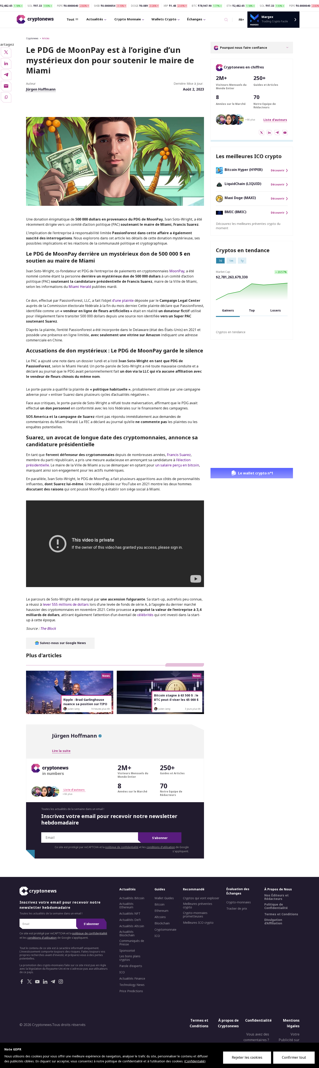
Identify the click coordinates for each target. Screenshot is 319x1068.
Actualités (94, 19)
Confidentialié (194, 1061)
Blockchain (162, 923)
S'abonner (160, 838)
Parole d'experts (130, 966)
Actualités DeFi (130, 920)
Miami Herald (80, 286)
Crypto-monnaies (238, 902)
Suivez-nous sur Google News (62, 643)
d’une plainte (123, 300)
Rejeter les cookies (247, 1057)
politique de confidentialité (121, 847)
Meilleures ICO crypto (198, 922)
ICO (122, 972)
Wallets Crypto (163, 19)
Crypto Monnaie (127, 19)
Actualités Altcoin (131, 926)
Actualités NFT (129, 913)
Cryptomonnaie (165, 929)
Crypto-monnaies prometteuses (195, 914)
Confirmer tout (294, 1057)
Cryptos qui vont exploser (201, 898)
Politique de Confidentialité (276, 906)
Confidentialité (258, 1020)
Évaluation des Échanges (237, 891)
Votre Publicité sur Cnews (289, 1040)
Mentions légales (291, 1023)
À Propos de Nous (278, 889)
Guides (160, 889)
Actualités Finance (132, 978)
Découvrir (277, 170)
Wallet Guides (164, 898)
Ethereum (161, 910)
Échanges (194, 19)
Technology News (132, 985)
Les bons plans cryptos (129, 957)
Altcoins (160, 917)
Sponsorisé (127, 950)
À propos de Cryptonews (228, 1023)
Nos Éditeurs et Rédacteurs (276, 897)
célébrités (145, 614)
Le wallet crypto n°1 (255, 473)
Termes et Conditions (281, 914)
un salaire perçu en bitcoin (177, 465)
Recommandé (193, 889)
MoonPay (176, 271)
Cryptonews (32, 38)
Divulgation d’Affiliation (273, 921)
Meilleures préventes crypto (197, 905)
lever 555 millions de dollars (66, 604)
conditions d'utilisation (160, 847)
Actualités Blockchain (127, 933)
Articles (45, 38)
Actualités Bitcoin (131, 898)
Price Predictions (131, 991)
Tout (70, 19)
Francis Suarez (179, 454)
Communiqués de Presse (131, 942)
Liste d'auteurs (275, 120)
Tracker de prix (236, 908)
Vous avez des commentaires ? (256, 1037)
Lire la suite (61, 751)
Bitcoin (159, 904)
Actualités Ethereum (126, 905)
